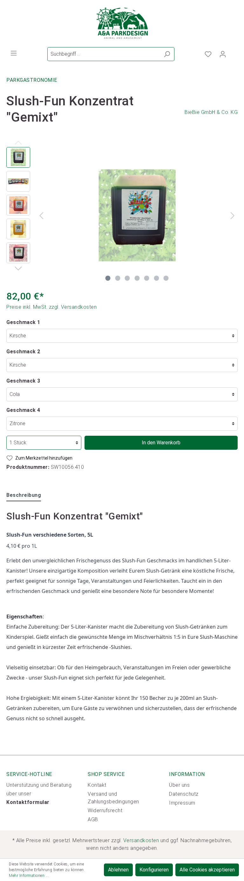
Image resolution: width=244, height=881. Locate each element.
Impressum (182, 803)
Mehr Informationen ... (29, 875)
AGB (93, 819)
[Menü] (13, 53)
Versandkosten (141, 840)
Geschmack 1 (23, 322)
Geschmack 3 (23, 381)
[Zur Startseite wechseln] (122, 23)
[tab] (23, 495)
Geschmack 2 (23, 352)
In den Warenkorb (161, 443)
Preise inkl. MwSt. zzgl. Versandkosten (51, 307)
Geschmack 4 (23, 410)
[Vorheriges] (41, 215)
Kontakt (97, 785)
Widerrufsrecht (105, 810)
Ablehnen (118, 870)
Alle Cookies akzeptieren (207, 870)
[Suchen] (166, 54)
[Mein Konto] (222, 54)
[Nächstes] (232, 215)
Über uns (179, 785)
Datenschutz (184, 794)
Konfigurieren (154, 870)
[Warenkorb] (234, 52)
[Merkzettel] (208, 54)
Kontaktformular (28, 802)
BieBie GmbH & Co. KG (211, 112)
